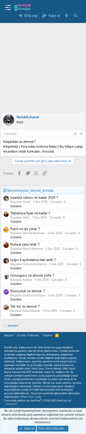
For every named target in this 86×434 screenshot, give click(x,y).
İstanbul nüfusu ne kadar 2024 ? (34, 197)
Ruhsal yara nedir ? (24, 244)
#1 (81, 134)
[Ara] (75, 15)
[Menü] (8, 6)
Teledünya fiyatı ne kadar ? (30, 213)
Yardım (47, 335)
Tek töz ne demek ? (25, 306)
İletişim (9, 335)
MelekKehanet (28, 117)
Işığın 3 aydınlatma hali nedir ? (33, 260)
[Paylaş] (75, 134)
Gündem (16, 206)
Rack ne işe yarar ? (25, 229)
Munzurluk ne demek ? (27, 291)
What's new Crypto (31, 396)
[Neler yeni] (66, 15)
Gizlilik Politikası (28, 335)
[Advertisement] (43, 64)
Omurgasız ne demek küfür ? (32, 275)
